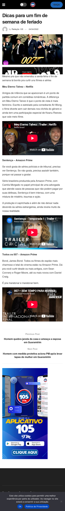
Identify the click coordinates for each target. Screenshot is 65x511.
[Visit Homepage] (33, 5)
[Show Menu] (3, 4)
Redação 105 (17, 29)
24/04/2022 (33, 29)
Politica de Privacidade (37, 506)
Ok (20, 506)
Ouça (57, 4)
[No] (61, 501)
